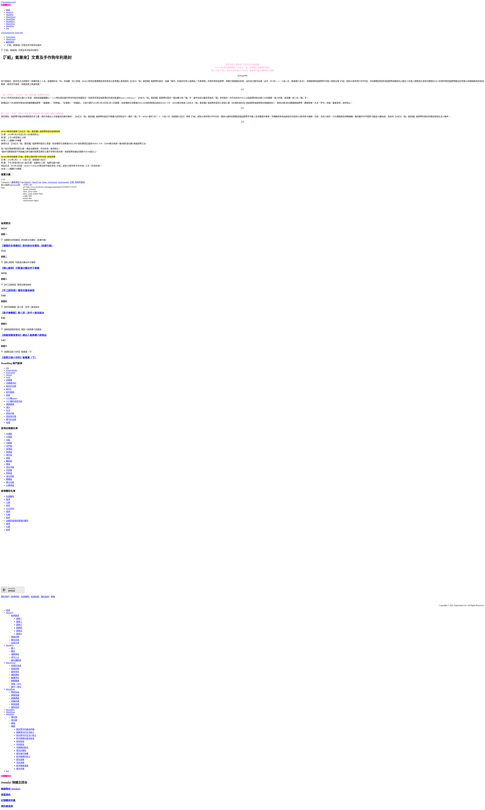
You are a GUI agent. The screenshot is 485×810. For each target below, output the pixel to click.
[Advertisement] (111, 201)
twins (8, 377)
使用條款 (15, 597)
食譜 (8, 422)
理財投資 (15, 707)
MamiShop (10, 24)
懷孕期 (14, 720)
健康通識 (15, 698)
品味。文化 (16, 684)
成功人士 (15, 657)
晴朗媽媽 (10, 404)
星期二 (19, 622)
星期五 (19, 631)
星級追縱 (15, 669)
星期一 (19, 619)
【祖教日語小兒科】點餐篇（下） (19, 357)
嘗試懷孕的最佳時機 (25, 729)
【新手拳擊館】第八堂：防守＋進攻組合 (22, 312)
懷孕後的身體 (22, 754)
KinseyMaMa (11, 370)
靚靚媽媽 (15, 681)
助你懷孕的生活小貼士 (26, 735)
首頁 (8, 10)
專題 (13, 726)
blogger (9, 375)
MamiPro (10, 15)
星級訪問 (15, 637)
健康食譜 (15, 695)
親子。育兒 (16, 687)
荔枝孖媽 (10, 413)
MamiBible (10, 19)
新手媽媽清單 (22, 766)
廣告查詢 (45, 597)
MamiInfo (10, 26)
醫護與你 (15, 678)
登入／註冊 (6, 5)
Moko (44, 182)
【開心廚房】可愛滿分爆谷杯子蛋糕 (20, 268)
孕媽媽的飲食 (22, 747)
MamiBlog (10, 21)
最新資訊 (10, 42)
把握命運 (15, 701)
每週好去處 (16, 666)
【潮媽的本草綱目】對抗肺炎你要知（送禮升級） (27, 245)
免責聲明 (25, 597)
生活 (8, 410)
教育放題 (15, 704)
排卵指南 (20, 741)
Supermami (10, 37)
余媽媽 (9, 380)
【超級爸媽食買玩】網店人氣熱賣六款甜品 (24, 335)
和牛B (8, 389)
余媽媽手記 (11, 383)
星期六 (19, 634)
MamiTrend (10, 17)
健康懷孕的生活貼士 (25, 732)
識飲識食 (15, 675)
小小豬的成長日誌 (14, 401)
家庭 (8, 395)
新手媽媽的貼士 (23, 757)
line (7, 28)
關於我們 (5, 597)
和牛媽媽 (10, 392)
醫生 (13, 651)
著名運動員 (16, 660)
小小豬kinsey (11, 398)
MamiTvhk (36, 182)
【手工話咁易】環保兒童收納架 (18, 290)
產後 (13, 723)
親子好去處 (11, 419)
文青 (72, 182)
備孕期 (14, 717)
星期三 (19, 625)
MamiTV (10, 12)
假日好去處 (11, 386)
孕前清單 (20, 763)
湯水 (8, 407)
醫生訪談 (15, 640)
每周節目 (15, 616)
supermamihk (63, 182)
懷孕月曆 (20, 769)
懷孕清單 (20, 760)
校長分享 (15, 643)
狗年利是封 (80, 182)
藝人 (13, 648)
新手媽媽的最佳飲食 (25, 738)
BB (7, 368)
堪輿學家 (15, 654)
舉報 (53, 597)
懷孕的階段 (21, 750)
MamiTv (27, 182)
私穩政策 (35, 597)
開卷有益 (15, 692)
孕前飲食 (20, 744)
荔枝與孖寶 (11, 416)
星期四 (19, 628)
